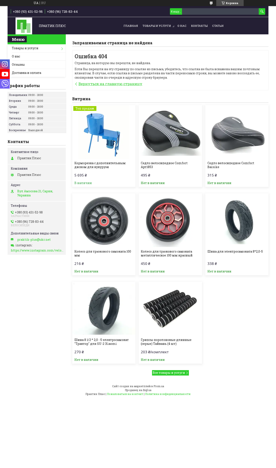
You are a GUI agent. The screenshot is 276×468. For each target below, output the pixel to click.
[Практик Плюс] (24, 26)
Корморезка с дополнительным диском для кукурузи (100, 165)
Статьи (218, 26)
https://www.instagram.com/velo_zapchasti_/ (37, 250)
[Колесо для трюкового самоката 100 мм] (103, 220)
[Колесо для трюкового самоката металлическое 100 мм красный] (170, 220)
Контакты (199, 26)
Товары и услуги (157, 26)
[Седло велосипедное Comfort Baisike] (236, 132)
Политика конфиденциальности (168, 394)
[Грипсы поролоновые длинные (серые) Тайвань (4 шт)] (170, 309)
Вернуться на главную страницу (110, 83)
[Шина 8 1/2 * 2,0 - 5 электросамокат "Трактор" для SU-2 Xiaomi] (103, 309)
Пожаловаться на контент (125, 394)
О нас (182, 26)
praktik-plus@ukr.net (34, 240)
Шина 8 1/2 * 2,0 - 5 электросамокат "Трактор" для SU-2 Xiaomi (101, 342)
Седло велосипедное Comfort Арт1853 (164, 165)
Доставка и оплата (26, 73)
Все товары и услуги (169, 373)
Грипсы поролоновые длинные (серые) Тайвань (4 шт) (166, 342)
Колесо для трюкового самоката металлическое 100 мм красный (167, 253)
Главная (131, 26)
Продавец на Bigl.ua (138, 390)
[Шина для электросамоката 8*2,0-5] (236, 220)
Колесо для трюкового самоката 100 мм (102, 253)
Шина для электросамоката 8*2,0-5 (235, 251)
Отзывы (18, 64)
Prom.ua (159, 386)
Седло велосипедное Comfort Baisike (230, 165)
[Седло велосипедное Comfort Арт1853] (170, 132)
